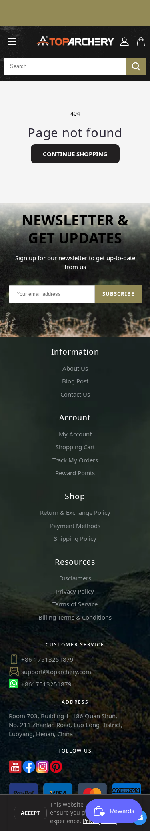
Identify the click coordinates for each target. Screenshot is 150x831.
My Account (75, 434)
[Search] (136, 66)
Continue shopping (75, 154)
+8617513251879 (46, 684)
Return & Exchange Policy (75, 512)
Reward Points (75, 473)
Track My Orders (75, 460)
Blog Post (75, 381)
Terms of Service (75, 604)
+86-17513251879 (47, 659)
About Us (75, 368)
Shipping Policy (75, 538)
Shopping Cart (75, 447)
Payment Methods (75, 526)
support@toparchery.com (56, 672)
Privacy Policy (75, 591)
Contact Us (75, 394)
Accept (30, 813)
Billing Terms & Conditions (75, 617)
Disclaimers (75, 578)
